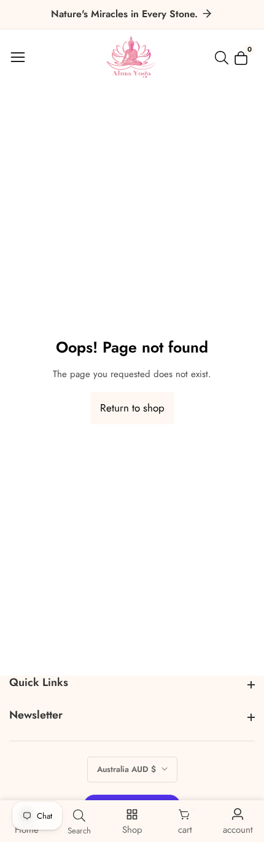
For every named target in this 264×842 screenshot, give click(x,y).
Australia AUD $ (127, 769)
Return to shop (132, 407)
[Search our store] (224, 57)
